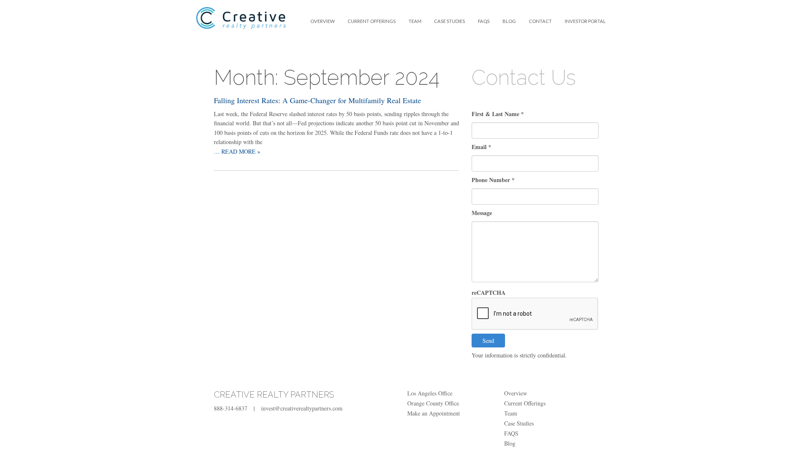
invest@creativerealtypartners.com (302, 408)
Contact (540, 21)
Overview (322, 21)
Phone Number (493, 179)
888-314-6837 (230, 408)
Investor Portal (585, 21)
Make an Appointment (433, 413)
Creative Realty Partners (241, 23)
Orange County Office (433, 403)
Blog (509, 21)
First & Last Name (498, 113)
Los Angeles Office (429, 393)
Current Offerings (372, 21)
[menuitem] (322, 21)
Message (482, 212)
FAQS (484, 21)
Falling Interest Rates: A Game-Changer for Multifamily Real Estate (317, 100)
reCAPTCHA (488, 292)
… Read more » (237, 151)
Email (481, 146)
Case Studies (449, 21)
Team (415, 21)
